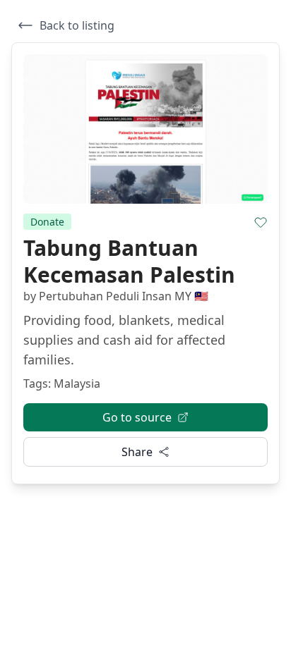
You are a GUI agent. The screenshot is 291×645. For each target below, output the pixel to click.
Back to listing (77, 25)
